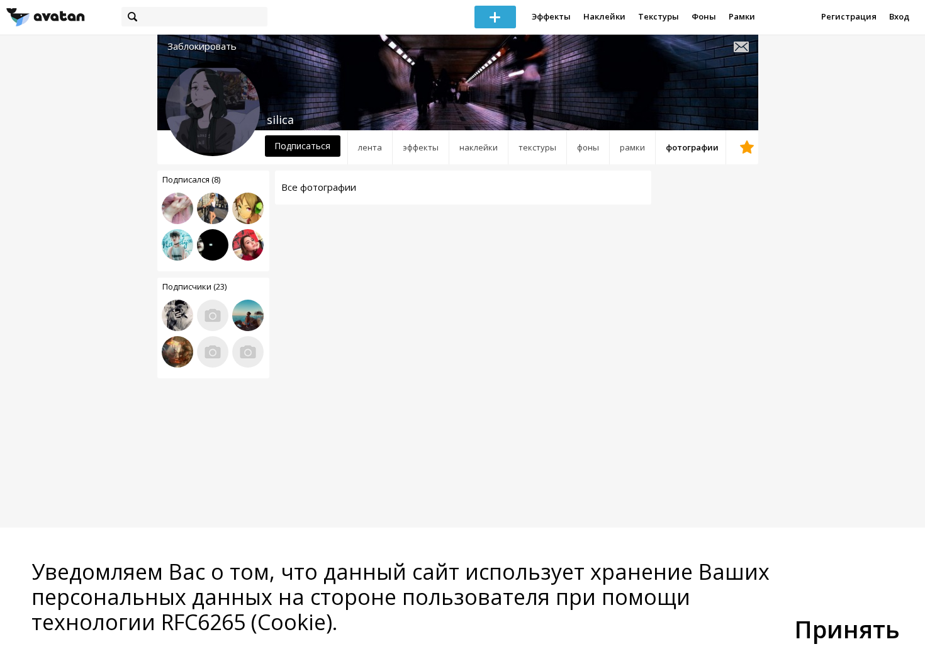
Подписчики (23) (194, 286)
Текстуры (658, 16)
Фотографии (692, 147)
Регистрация (849, 16)
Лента (370, 147)
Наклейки (604, 16)
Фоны (704, 16)
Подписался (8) (191, 179)
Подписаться (302, 146)
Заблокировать (202, 46)
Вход (899, 16)
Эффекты (551, 16)
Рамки (742, 16)
